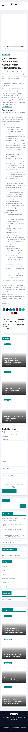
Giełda (17, 71)
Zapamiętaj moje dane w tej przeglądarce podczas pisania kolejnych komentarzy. (13, 485)
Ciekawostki (5, 566)
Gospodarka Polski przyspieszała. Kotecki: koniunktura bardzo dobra (13, 360)
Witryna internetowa (7, 475)
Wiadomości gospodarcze (13, 78)
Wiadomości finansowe (13, 76)
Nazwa (4, 461)
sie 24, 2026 (8, 364)
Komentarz (5, 439)
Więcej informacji (7, 106)
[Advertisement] (14, 29)
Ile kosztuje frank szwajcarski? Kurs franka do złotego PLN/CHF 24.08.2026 (13, 702)
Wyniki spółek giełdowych (9, 586)
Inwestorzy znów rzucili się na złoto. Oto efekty (13, 417)
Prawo (3, 574)
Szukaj (5, 501)
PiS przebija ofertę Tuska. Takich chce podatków (13, 389)
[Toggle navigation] (2, 6)
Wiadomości (6, 54)
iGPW (14, 4)
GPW (16, 74)
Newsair (22, 727)
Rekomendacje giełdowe (8, 578)
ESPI (13, 71)
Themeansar (14, 729)
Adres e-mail (6, 468)
